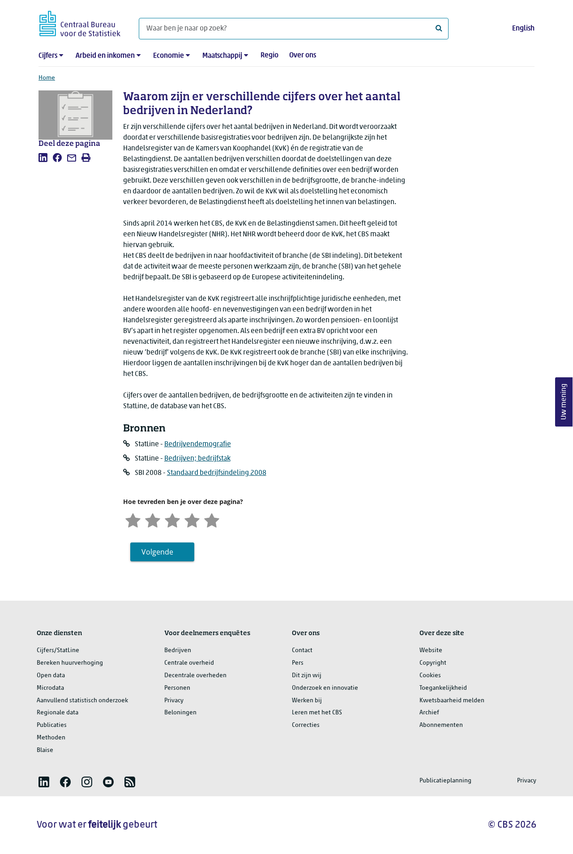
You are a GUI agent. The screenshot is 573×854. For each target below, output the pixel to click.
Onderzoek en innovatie (325, 688)
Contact (302, 650)
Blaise (45, 750)
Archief (429, 713)
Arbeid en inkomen (105, 56)
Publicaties (52, 725)
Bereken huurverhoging (70, 663)
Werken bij (307, 701)
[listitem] (43, 157)
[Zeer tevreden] (212, 519)
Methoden (51, 738)
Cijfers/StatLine (58, 650)
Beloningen (180, 713)
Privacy (174, 701)
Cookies (430, 676)
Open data (51, 676)
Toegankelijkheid (443, 688)
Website (430, 650)
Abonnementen (441, 725)
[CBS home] (79, 22)
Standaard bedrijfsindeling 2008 (216, 473)
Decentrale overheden (195, 676)
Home (46, 78)
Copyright (432, 663)
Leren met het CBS (317, 713)
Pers (298, 663)
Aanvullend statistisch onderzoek (82, 701)
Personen (177, 688)
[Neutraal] (172, 519)
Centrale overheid (189, 663)
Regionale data (57, 713)
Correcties (306, 725)
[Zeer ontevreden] (133, 519)
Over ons (302, 55)
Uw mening (564, 402)
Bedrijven (177, 650)
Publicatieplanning (445, 781)
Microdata (50, 688)
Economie (168, 56)
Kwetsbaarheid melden (451, 701)
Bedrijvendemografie (197, 444)
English (523, 28)
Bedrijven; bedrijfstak (197, 458)
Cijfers (47, 56)
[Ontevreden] (152, 519)
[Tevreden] (192, 519)
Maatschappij (222, 56)
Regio (269, 55)
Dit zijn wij (306, 676)
